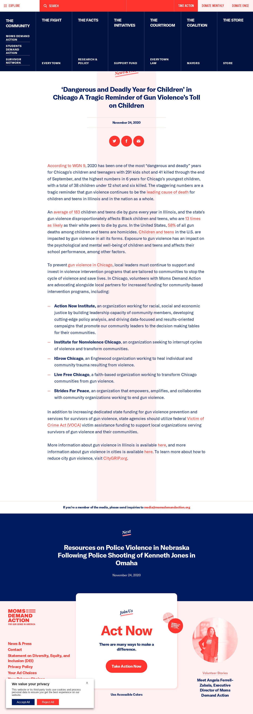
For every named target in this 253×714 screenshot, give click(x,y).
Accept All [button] (23, 702)
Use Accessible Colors (127, 694)
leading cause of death (168, 192)
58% (172, 225)
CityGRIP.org (115, 458)
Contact (15, 649)
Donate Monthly (213, 6)
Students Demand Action (14, 49)
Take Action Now (126, 666)
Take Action (186, 6)
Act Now (126, 630)
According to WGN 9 (66, 165)
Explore (14, 6)
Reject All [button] (48, 702)
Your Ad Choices (22, 672)
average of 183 (67, 211)
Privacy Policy (20, 666)
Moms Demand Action (18, 37)
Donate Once (240, 6)
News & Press (126, 71)
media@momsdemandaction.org (167, 507)
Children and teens (156, 231)
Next (126, 532)
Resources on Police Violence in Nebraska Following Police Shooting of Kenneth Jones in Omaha (126, 555)
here (162, 444)
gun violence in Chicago (90, 264)
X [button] (87, 683)
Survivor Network (13, 61)
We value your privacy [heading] (30, 684)
